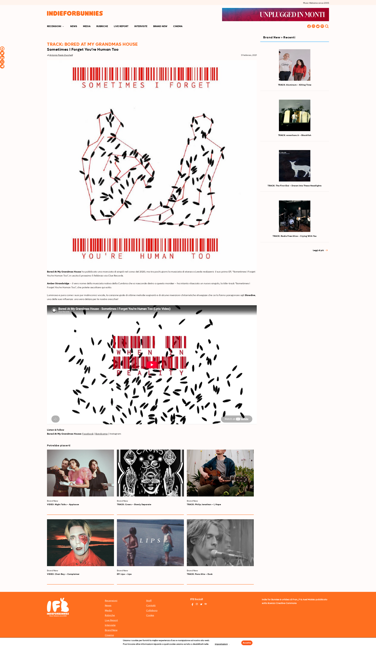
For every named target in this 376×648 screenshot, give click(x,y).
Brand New (160, 26)
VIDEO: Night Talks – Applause (63, 505)
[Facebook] (2, 48)
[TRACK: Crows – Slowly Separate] (150, 473)
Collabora (151, 610)
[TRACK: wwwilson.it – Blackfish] (294, 115)
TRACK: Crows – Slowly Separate (134, 505)
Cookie (150, 615)
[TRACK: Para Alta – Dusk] (220, 542)
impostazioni (221, 644)
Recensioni (54, 26)
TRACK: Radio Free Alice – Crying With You (295, 236)
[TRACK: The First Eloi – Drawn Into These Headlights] (294, 166)
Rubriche (102, 26)
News (73, 26)
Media (86, 26)
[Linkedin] (2, 57)
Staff (149, 601)
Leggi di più (318, 250)
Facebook (87, 434)
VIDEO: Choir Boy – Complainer (63, 574)
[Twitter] (2, 53)
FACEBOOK (309, 26)
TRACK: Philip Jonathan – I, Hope (204, 505)
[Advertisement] (294, 280)
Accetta (247, 643)
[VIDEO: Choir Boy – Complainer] (80, 542)
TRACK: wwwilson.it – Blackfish (294, 135)
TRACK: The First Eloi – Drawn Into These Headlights (295, 186)
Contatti (151, 605)
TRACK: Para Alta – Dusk (200, 574)
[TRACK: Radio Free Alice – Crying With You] (294, 216)
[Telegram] (2, 66)
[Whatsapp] (2, 62)
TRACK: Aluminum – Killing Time (294, 85)
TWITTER (318, 26)
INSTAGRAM (313, 26)
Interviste (140, 26)
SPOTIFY (322, 26)
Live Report (121, 26)
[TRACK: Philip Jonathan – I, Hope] (220, 473)
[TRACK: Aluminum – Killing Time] (294, 65)
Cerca (327, 26)
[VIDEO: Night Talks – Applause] (80, 473)
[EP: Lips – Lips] (150, 542)
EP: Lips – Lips (124, 574)
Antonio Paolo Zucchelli (61, 55)
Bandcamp (101, 434)
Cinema (177, 26)
